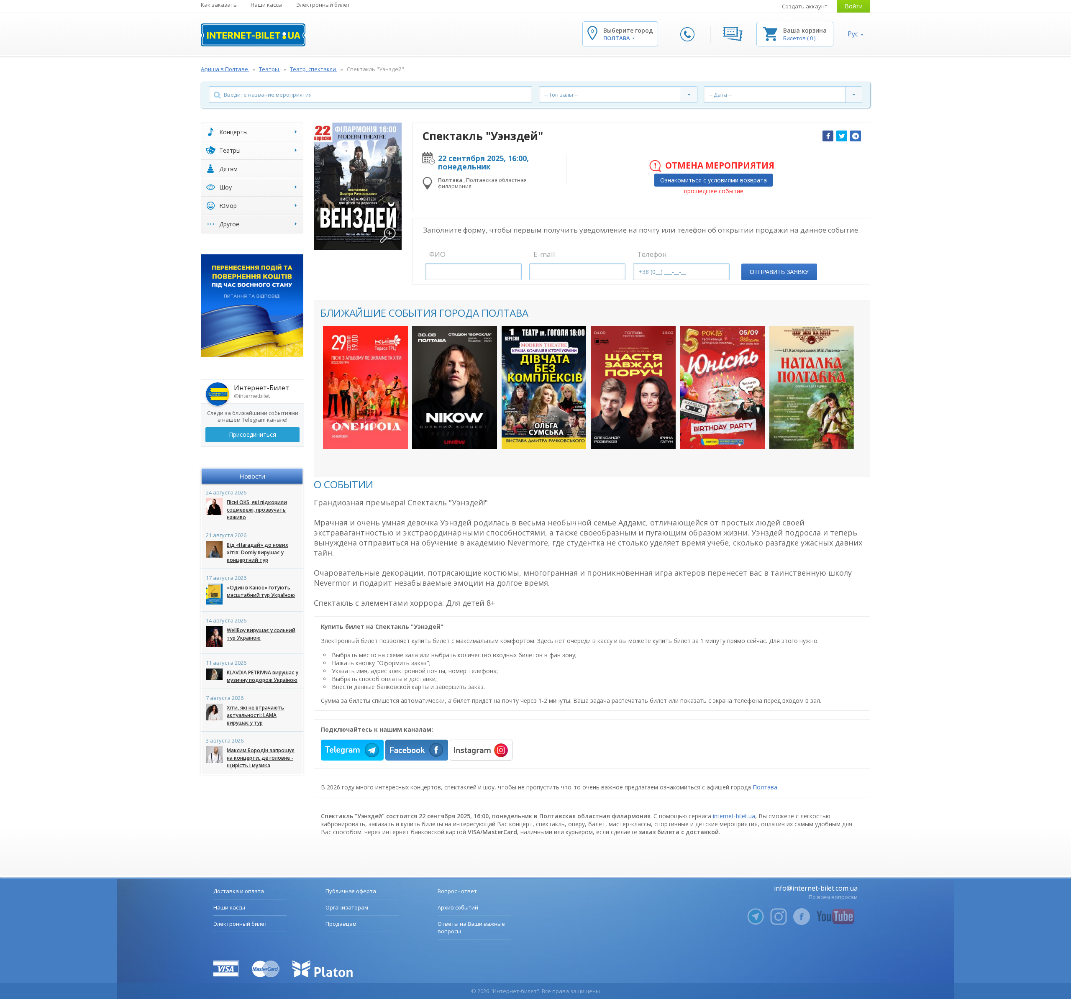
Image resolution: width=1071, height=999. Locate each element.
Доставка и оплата (238, 891)
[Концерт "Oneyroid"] (365, 387)
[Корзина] (770, 33)
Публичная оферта (350, 891)
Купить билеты (360, 434)
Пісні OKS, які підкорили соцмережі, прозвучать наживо (257, 510)
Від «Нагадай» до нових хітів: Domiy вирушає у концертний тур (257, 552)
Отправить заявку (779, 272)
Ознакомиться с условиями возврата (713, 180)
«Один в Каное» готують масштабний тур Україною (261, 591)
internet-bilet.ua (734, 816)
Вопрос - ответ (457, 891)
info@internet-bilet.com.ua (816, 888)
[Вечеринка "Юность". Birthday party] (722, 387)
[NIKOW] (454, 387)
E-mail (544, 254)
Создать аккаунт (805, 6)
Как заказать (219, 4)
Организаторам (346, 907)
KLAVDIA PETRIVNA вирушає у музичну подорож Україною (262, 676)
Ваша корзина (805, 30)
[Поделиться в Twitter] (841, 136)
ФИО (437, 254)
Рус (853, 33)
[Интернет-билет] (253, 34)
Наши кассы (266, 4)
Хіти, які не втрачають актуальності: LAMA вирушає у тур (255, 715)
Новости (252, 476)
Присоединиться (252, 434)
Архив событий (458, 907)
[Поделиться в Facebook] (827, 136)
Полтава (765, 787)
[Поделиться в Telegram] (855, 136)
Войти (854, 6)
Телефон (652, 254)
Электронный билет (323, 4)
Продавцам (340, 923)
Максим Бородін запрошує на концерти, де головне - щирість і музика (261, 758)
